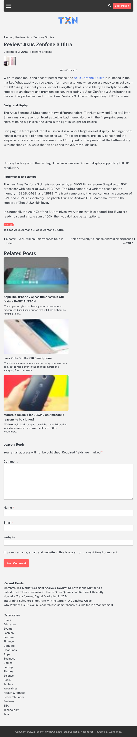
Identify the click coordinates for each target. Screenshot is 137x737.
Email (8, 522)
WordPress (115, 731)
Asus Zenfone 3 (24, 229)
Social (8, 679)
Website (9, 537)
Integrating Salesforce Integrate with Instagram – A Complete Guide (48, 600)
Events (8, 628)
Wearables (10, 688)
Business (9, 658)
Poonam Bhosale (41, 51)
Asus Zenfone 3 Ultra (89, 78)
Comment (12, 461)
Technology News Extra (48, 731)
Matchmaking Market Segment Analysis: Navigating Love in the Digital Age (53, 587)
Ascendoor (87, 731)
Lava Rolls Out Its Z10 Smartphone (28, 358)
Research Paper (14, 697)
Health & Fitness (14, 692)
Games (8, 662)
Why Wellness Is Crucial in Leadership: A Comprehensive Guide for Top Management (58, 604)
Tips (6, 714)
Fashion (9, 632)
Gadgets (9, 645)
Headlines (10, 650)
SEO (6, 705)
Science (9, 675)
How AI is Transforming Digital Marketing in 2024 (36, 596)
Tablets (8, 684)
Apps (7, 654)
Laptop (8, 667)
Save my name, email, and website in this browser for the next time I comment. (62, 552)
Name (9, 507)
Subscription (122, 5)
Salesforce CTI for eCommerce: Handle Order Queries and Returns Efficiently (53, 592)
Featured (9, 637)
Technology (11, 709)
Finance (9, 641)
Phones (8, 225)
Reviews (9, 701)
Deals (7, 620)
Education (10, 624)
